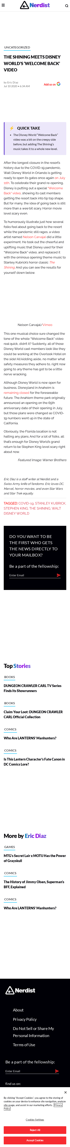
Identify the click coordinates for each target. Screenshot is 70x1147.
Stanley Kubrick (50, 503)
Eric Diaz (12, 82)
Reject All (35, 1129)
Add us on (49, 85)
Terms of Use (24, 1044)
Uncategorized (17, 47)
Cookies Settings (35, 1119)
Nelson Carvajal (34, 237)
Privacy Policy (25, 1019)
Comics (10, 729)
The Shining (39, 508)
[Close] (65, 1092)
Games (9, 847)
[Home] (20, 993)
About (18, 1009)
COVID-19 (26, 503)
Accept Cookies (35, 1140)
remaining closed (16, 393)
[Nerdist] (35, 5)
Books (9, 677)
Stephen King (16, 508)
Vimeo (47, 325)
